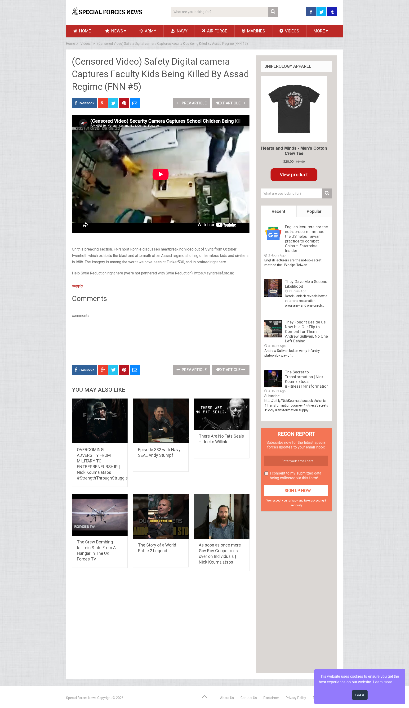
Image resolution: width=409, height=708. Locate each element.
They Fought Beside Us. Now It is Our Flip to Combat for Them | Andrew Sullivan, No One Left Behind (306, 331)
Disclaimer (271, 698)
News (116, 30)
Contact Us (248, 698)
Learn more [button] (382, 682)
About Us (227, 698)
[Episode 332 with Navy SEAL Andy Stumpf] (161, 421)
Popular (314, 211)
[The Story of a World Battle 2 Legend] (161, 516)
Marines (255, 30)
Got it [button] (359, 695)
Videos (291, 30)
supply (77, 286)
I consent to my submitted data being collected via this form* (295, 475)
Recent (278, 211)
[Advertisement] (158, 340)
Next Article (228, 103)
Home (84, 30)
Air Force (216, 30)
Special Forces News (81, 698)
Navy (181, 30)
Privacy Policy (296, 698)
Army (150, 30)
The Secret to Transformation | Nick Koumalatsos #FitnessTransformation (307, 379)
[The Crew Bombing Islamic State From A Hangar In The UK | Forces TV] (100, 515)
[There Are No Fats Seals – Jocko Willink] (221, 414)
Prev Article (194, 103)
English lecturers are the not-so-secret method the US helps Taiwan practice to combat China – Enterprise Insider (306, 238)
